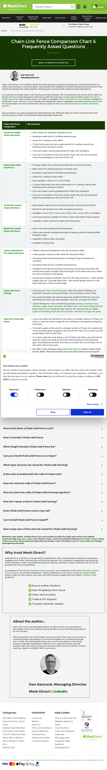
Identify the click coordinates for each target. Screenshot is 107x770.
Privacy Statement (40, 731)
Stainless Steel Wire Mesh (14, 728)
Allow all (87, 412)
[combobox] (53, 6)
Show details (93, 404)
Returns (35, 721)
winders (79, 304)
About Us (36, 724)
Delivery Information (41, 738)
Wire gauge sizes (62, 738)
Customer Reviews (40, 741)
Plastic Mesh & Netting (13, 738)
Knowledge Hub (62, 747)
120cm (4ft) (59, 213)
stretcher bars (91, 304)
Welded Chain (9, 747)
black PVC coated (56, 180)
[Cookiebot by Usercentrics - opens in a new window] (92, 356)
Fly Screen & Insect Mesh (14, 731)
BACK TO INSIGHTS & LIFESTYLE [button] (53, 63)
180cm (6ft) (71, 213)
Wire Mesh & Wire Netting (14, 718)
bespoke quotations (92, 101)
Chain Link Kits (20, 101)
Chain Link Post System (56, 290)
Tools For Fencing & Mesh (14, 734)
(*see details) (87, 27)
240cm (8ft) (83, 213)
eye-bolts (58, 306)
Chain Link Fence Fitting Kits (85, 306)
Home (4, 31)
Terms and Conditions (41, 728)
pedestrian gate (70, 349)
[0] (97, 8)
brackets (36, 306)
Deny (53, 412)
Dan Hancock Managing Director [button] (30, 76)
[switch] (40, 395)
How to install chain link (65, 718)
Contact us (88, 575)
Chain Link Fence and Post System (75, 99)
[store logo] (15, 7)
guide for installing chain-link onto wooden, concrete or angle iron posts (66, 311)
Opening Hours (38, 734)
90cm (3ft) (49, 213)
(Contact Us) (39, 27)
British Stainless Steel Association (39, 570)
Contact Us (37, 718)
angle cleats (47, 306)
